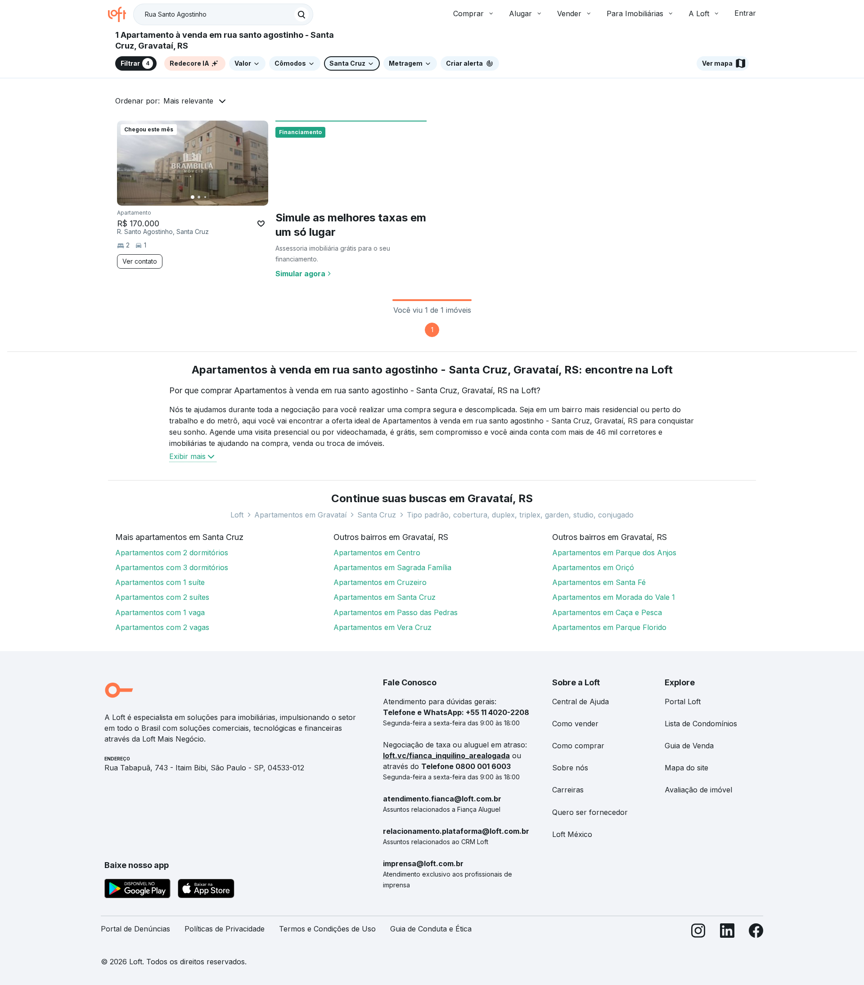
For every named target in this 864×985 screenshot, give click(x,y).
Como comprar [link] (578, 745)
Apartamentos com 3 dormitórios (171, 567)
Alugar (520, 13)
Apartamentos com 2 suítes (162, 597)
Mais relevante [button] (188, 100)
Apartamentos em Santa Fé (599, 582)
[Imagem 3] (205, 197)
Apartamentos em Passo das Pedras (395, 612)
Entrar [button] (745, 13)
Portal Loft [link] (683, 701)
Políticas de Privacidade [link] (224, 928)
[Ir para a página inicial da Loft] (120, 14)
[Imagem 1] (192, 197)
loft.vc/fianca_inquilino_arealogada (446, 755)
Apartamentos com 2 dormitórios (171, 552)
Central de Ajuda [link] (580, 701)
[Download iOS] (206, 890)
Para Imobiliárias (635, 13)
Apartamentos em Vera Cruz (382, 627)
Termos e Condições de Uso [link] (327, 928)
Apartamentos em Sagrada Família (392, 567)
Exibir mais (187, 456)
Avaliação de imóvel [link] (698, 789)
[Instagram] (698, 932)
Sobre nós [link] (570, 767)
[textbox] (223, 14)
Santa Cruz (376, 514)
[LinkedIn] (727, 932)
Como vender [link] (575, 723)
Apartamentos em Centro (376, 552)
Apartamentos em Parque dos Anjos (614, 552)
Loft (236, 514)
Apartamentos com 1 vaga (160, 612)
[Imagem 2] (199, 197)
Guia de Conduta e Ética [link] (431, 928)
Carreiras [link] (568, 789)
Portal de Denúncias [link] (135, 928)
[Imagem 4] (211, 197)
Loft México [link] (572, 834)
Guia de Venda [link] (689, 745)
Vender (569, 13)
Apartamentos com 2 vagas (162, 627)
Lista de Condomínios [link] (701, 723)
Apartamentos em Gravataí (300, 514)
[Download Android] (137, 890)
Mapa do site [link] (686, 767)
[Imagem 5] (218, 197)
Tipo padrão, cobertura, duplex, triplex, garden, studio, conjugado (520, 514)
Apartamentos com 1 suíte (160, 582)
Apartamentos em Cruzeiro (380, 582)
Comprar (468, 13)
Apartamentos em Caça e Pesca (607, 612)
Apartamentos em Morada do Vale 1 (613, 597)
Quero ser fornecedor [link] (590, 812)
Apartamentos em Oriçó (593, 567)
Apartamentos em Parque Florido (609, 627)
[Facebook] (756, 932)
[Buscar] (301, 14)
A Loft (698, 13)
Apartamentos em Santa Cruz (384, 597)
